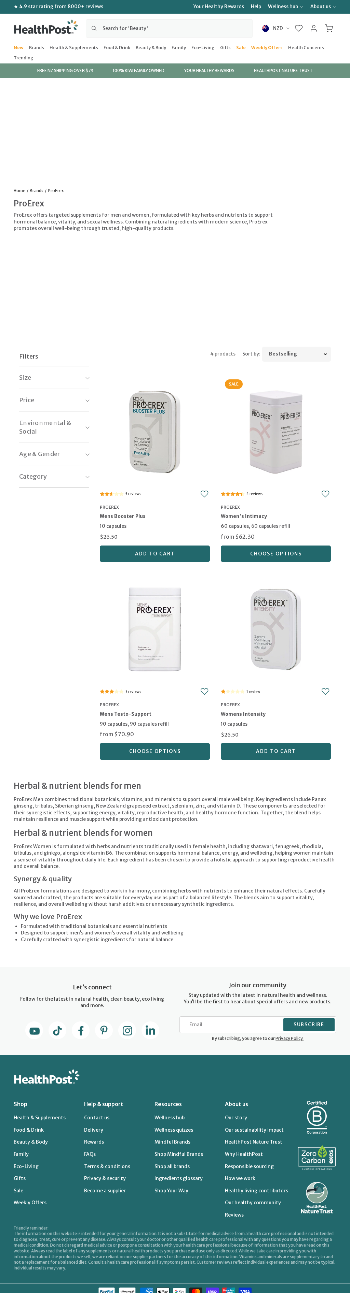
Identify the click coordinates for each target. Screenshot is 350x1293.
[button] (299, 28)
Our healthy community (253, 1203)
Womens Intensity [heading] (243, 714)
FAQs (90, 1154)
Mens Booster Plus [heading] (123, 516)
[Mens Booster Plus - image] (155, 431)
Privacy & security (105, 1178)
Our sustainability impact (254, 1130)
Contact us (96, 1118)
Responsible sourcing (249, 1166)
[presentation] (155, 522)
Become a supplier (105, 1191)
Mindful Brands (172, 1142)
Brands (36, 47)
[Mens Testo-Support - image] (155, 628)
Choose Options (276, 554)
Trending (23, 57)
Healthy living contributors (256, 1191)
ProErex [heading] (109, 507)
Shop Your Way (171, 1191)
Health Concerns (306, 47)
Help (256, 6)
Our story (236, 1118)
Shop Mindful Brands (178, 1154)
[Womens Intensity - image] (276, 628)
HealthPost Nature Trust (253, 1142)
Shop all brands (172, 1166)
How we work (240, 1178)
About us (320, 6)
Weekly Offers (267, 47)
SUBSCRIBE (309, 1024)
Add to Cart (155, 554)
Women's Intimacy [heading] (244, 516)
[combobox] (169, 28)
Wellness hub (283, 6)
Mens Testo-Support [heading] (125, 714)
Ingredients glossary (178, 1178)
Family (179, 47)
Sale (241, 47)
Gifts (225, 47)
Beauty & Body (151, 47)
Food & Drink (117, 47)
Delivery (93, 1130)
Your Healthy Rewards (218, 6)
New (19, 47)
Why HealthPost (244, 1154)
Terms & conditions (107, 1166)
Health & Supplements (74, 47)
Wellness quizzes (173, 1130)
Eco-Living (203, 47)
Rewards (94, 1142)
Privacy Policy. (289, 1038)
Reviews (234, 1215)
